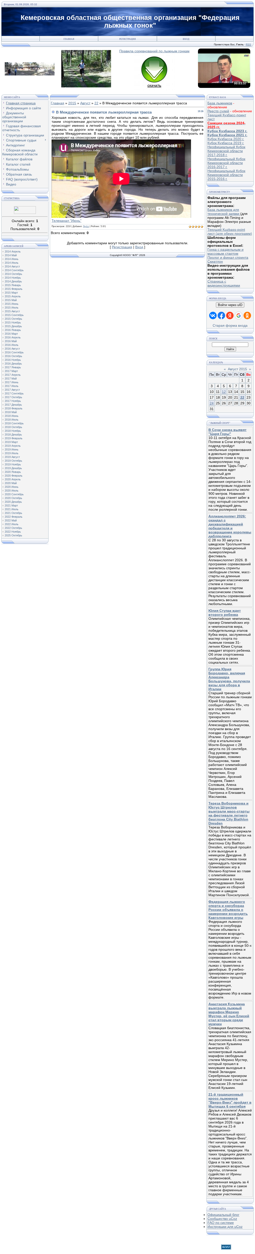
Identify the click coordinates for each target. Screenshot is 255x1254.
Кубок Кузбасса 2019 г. (225, 143)
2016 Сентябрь (14, 352)
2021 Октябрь (13, 512)
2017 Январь (13, 367)
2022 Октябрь (13, 527)
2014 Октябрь (13, 273)
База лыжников (219, 103)
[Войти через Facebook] (221, 315)
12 (224, 392)
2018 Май (11, 412)
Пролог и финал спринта (227, 257)
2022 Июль (11, 524)
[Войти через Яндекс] (230, 315)
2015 (72, 103)
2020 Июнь (11, 486)
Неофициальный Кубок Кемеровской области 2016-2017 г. (226, 163)
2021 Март (11, 505)
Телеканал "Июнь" (66, 221)
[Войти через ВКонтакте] (213, 315)
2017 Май (11, 378)
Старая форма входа (230, 325)
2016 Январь (13, 329)
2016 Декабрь (13, 363)
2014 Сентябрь (14, 270)
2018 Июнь (11, 415)
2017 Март (11, 371)
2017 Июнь (11, 382)
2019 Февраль (13, 438)
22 (96, 103)
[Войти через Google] (239, 315)
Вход (186, 39)
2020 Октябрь (13, 498)
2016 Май (11, 341)
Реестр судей (218, 111)
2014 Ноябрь (13, 277)
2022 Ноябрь (13, 531)
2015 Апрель (13, 296)
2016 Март (11, 333)
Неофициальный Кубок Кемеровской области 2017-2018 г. (226, 151)
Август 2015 (237, 369)
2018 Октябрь (13, 427)
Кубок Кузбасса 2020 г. (225, 139)
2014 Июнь (11, 258)
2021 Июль (11, 509)
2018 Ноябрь (13, 430)
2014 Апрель (13, 251)
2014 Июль (11, 262)
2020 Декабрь (13, 501)
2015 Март (11, 292)
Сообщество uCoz (222, 1219)
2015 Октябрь (13, 318)
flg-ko (86, 226)
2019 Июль (11, 453)
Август (85, 103)
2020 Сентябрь (14, 494)
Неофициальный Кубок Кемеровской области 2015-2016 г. (226, 175)
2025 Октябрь (13, 535)
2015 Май (11, 300)
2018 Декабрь (13, 434)
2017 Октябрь (13, 397)
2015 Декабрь (13, 326)
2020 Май (11, 483)
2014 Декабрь (13, 281)
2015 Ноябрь (13, 322)
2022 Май (11, 520)
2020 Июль (11, 490)
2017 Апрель (13, 374)
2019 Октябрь (13, 460)
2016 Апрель (13, 337)
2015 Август (12, 311)
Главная (69, 39)
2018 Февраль (13, 408)
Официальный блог (223, 1215)
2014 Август (12, 266)
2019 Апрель (13, 445)
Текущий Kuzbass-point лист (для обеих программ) (229, 232)
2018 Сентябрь (14, 423)
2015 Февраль (13, 288)
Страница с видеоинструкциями (223, 283)
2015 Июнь (11, 303)
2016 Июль (11, 344)
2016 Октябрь (13, 356)
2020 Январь (13, 471)
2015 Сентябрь (14, 315)
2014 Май (11, 255)
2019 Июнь (11, 449)
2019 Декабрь (13, 468)
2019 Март (11, 441)
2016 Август (12, 348)
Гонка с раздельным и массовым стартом (225, 251)
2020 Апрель (13, 479)
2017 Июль (11, 385)
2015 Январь (13, 285)
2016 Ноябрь (13, 359)
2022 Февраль (13, 516)
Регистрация (127, 39)
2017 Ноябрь (13, 400)
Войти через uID (230, 305)
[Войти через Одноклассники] (247, 315)
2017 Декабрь (13, 404)
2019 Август (12, 456)
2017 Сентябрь (14, 393)
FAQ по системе (220, 1223)
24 (212, 403)
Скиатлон (215, 261)
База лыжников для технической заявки (223, 212)
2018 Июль (11, 419)
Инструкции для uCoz (225, 1227)
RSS (248, 44)
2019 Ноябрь (13, 464)
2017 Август (12, 389)
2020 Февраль (13, 475)
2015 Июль (11, 307)
